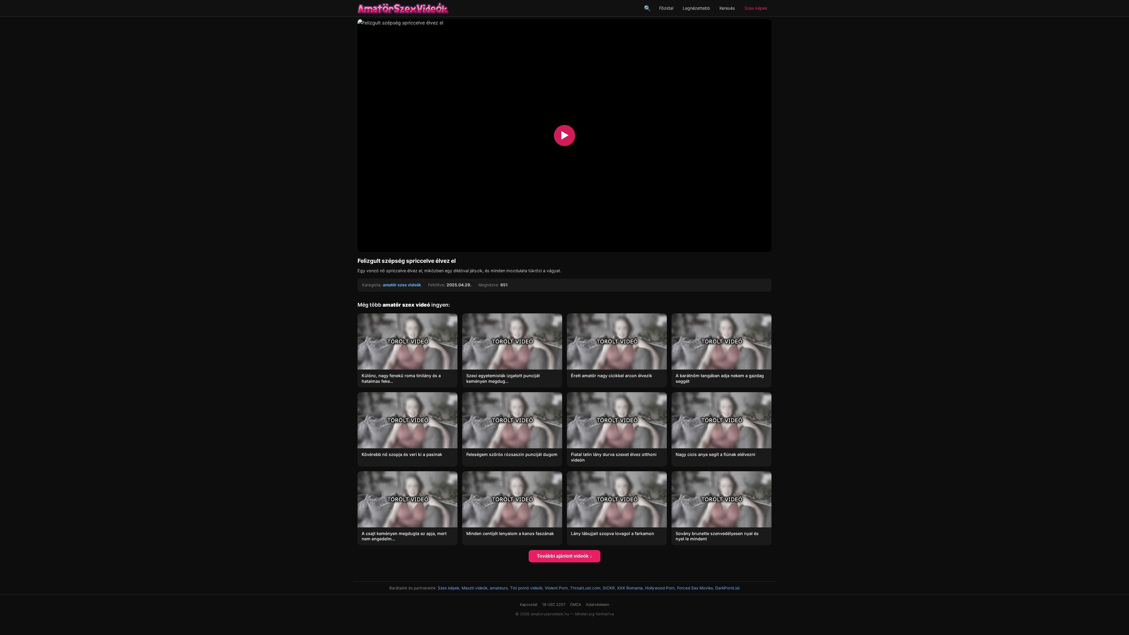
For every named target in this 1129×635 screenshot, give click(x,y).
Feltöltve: (436, 285)
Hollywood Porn (660, 588)
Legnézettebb (696, 8)
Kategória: (372, 285)
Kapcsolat (528, 604)
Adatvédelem (597, 604)
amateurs (499, 588)
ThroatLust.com (585, 588)
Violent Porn (556, 588)
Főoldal (666, 8)
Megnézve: (488, 285)
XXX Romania (630, 588)
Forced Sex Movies (695, 588)
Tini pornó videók (526, 588)
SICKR (609, 588)
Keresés (727, 8)
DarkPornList (727, 588)
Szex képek (755, 8)
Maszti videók (474, 588)
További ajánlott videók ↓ (564, 556)
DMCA (575, 604)
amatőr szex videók (402, 285)
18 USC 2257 (553, 604)
